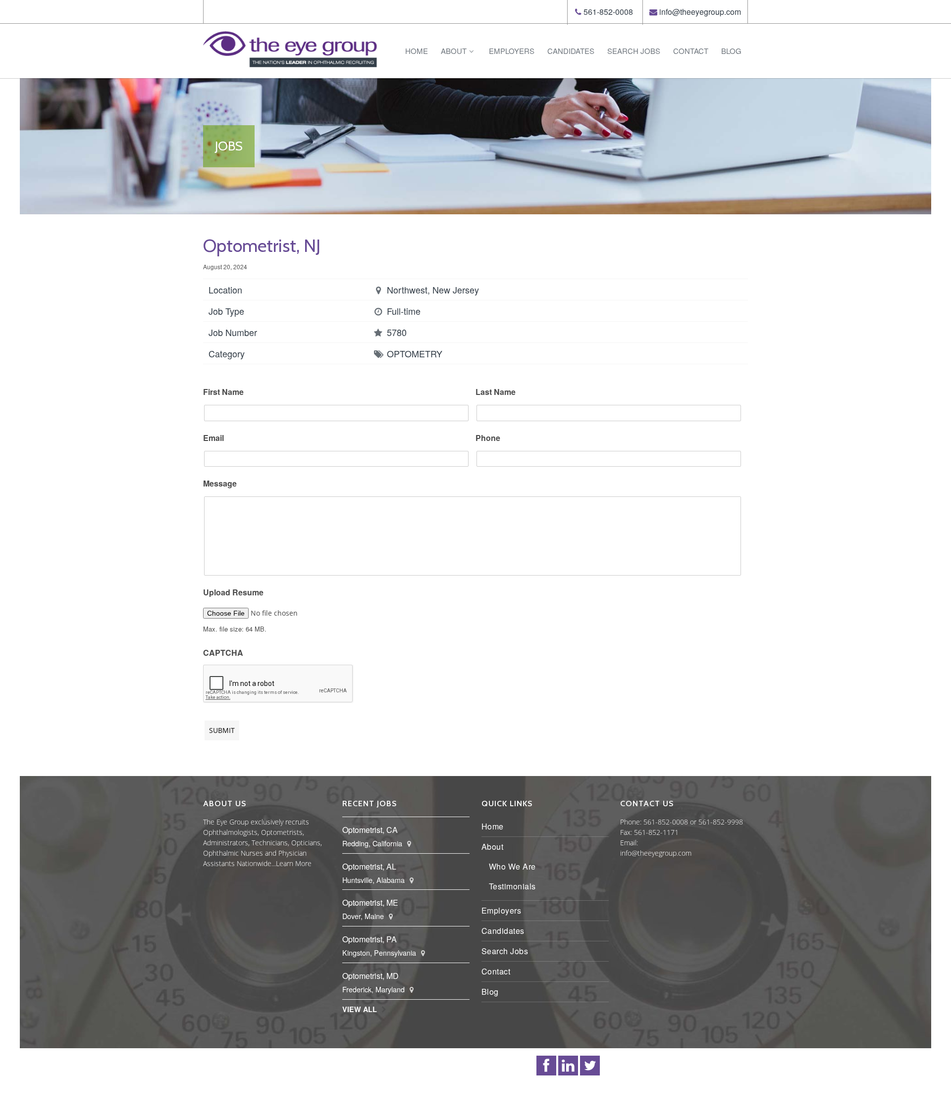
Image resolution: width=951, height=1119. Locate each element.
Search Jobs (633, 51)
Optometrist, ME (370, 902)
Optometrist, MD (370, 975)
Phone (488, 438)
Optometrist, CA (370, 829)
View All (359, 1009)
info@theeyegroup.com (700, 11)
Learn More (294, 863)
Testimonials (512, 886)
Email (213, 438)
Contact (690, 51)
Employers (511, 51)
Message (220, 484)
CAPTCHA (223, 653)
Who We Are (512, 866)
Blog (731, 51)
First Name (223, 392)
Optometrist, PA (369, 939)
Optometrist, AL (369, 866)
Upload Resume (233, 592)
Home (416, 51)
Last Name (496, 392)
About (454, 51)
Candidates (570, 51)
